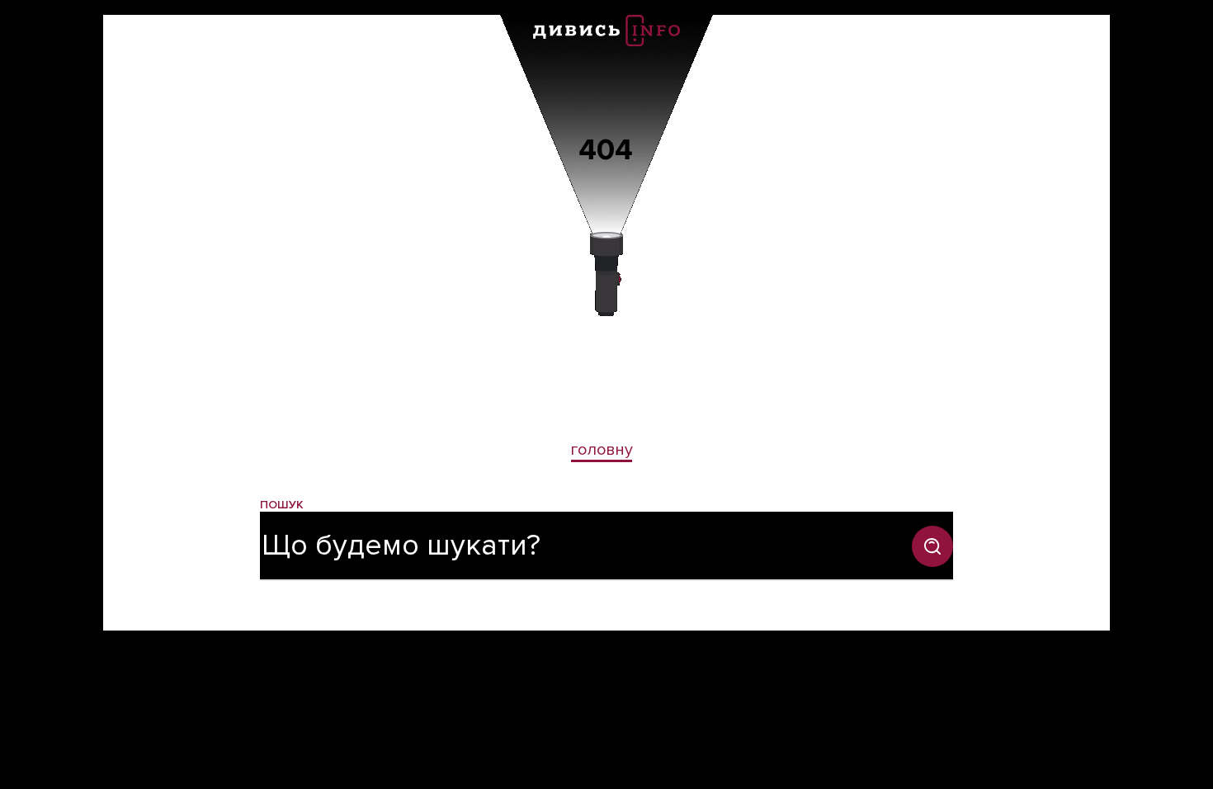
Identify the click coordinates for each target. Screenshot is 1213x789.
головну (601, 450)
